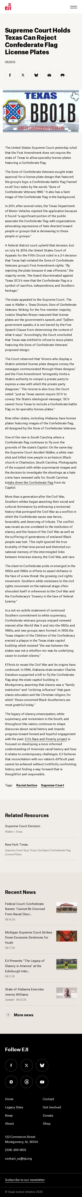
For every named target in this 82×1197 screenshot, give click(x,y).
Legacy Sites (14, 1107)
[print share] (62, 75)
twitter (26, 1065)
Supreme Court (52, 785)
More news (23, 1014)
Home (9, 1098)
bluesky (42, 1065)
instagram (11, 1082)
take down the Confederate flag (30, 482)
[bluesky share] (36, 75)
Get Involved (52, 1107)
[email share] (49, 75)
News (9, 1115)
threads (26, 1082)
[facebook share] (10, 75)
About (9, 1123)
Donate (48, 1115)
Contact (48, 1098)
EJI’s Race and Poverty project (46, 738)
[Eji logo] (8, 6)
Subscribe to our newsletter (25, 1179)
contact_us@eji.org (18, 1158)
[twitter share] (23, 75)
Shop (47, 1123)
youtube (42, 1082)
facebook (11, 1065)
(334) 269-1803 (15, 1149)
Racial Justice (26, 785)
